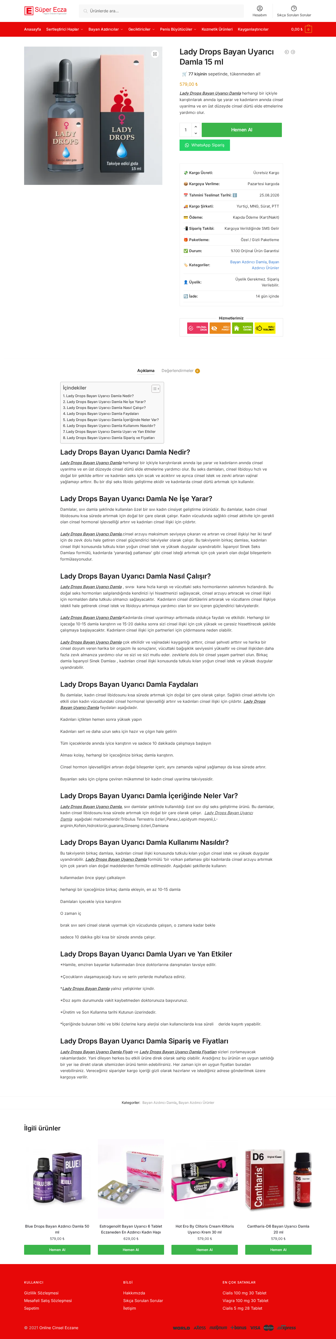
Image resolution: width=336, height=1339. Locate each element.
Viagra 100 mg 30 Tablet (245, 1300)
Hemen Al (242, 130)
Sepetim (31, 1308)
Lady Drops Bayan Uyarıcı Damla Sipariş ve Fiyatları (111, 438)
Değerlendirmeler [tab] (178, 370)
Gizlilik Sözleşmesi (41, 1292)
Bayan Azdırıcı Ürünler (196, 1102)
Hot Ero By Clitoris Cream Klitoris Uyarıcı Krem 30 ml (205, 1229)
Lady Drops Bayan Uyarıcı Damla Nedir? (100, 396)
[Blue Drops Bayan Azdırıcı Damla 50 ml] (57, 1179)
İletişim (129, 1308)
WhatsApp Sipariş (207, 144)
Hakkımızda (134, 1292)
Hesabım (260, 15)
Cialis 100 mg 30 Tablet (244, 1292)
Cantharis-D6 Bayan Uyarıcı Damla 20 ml (278, 1229)
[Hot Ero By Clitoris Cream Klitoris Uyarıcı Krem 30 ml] (204, 1179)
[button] (155, 54)
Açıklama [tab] (145, 370)
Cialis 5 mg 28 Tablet (242, 1308)
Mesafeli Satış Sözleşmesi (48, 1300)
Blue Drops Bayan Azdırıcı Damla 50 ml (57, 1229)
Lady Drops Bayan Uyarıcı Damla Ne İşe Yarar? (106, 402)
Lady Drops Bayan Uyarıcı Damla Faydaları (103, 413)
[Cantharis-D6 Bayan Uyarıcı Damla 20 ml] (278, 1179)
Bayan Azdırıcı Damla (248, 262)
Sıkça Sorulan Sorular (294, 15)
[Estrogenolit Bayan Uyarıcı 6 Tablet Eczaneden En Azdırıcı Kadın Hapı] (131, 1179)
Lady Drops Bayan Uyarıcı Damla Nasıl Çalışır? (106, 407)
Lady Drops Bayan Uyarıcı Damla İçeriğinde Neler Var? (113, 420)
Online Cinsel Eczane (58, 1327)
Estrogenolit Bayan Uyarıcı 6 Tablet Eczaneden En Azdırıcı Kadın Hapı (131, 1229)
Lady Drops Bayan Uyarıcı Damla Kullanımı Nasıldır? (111, 425)
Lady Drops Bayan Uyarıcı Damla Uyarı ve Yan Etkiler (111, 431)
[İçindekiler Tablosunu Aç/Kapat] (153, 389)
